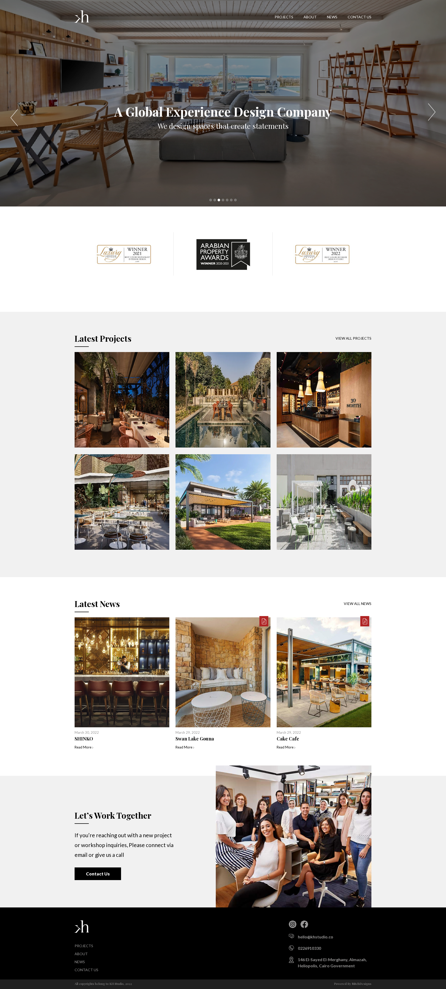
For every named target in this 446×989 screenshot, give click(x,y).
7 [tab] (235, 200)
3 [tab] (219, 200)
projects (284, 17)
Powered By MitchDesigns (352, 983)
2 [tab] (214, 200)
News (332, 17)
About (310, 17)
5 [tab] (227, 200)
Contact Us (98, 873)
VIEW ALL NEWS (357, 603)
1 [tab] (210, 200)
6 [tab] (231, 200)
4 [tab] (223, 200)
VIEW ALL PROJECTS (353, 338)
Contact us (359, 17)
